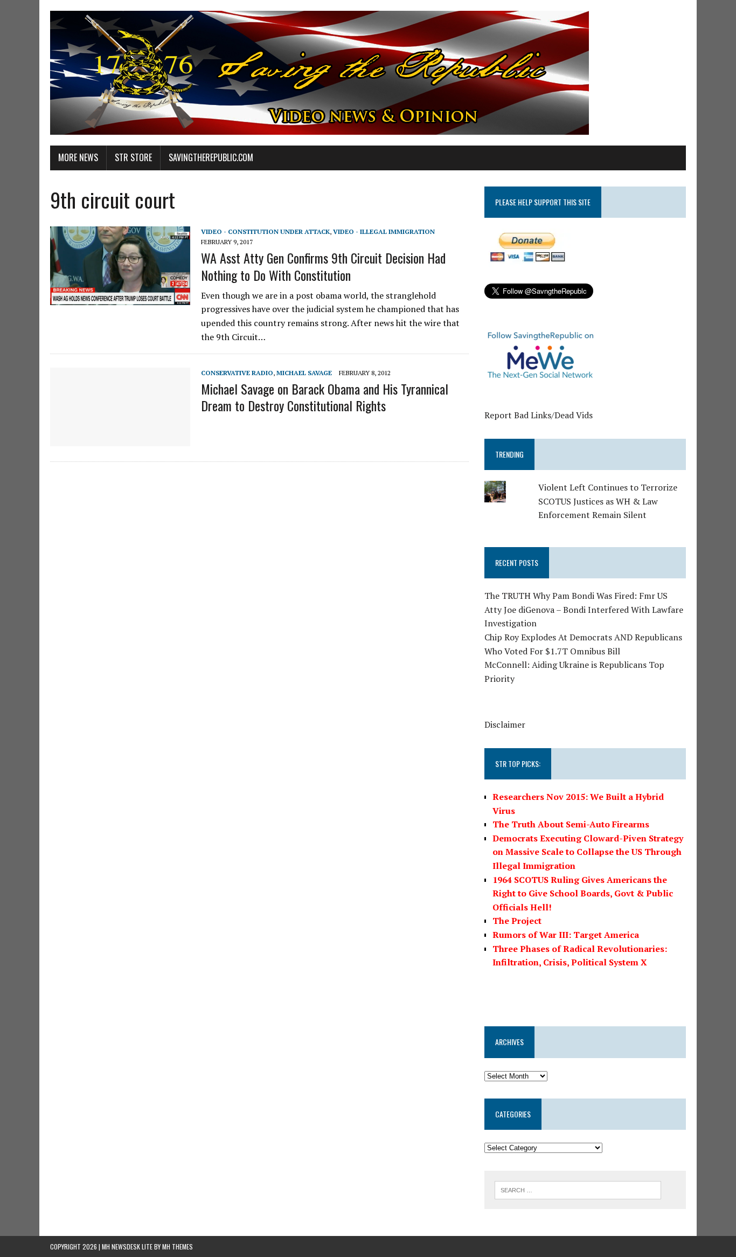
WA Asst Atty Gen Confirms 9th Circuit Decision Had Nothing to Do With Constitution (323, 266)
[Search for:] (578, 1189)
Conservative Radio (237, 373)
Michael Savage (304, 373)
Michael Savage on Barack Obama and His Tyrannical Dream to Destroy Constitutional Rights (324, 397)
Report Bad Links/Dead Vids (538, 415)
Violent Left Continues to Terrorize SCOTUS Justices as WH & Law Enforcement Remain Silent (607, 501)
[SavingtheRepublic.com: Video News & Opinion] (368, 73)
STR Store (133, 157)
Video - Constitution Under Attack (265, 231)
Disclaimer (504, 724)
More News (78, 157)
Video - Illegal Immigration (384, 231)
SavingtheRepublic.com (211, 157)
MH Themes (177, 1246)
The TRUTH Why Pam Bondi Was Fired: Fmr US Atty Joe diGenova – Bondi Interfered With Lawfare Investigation (583, 609)
